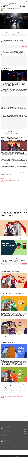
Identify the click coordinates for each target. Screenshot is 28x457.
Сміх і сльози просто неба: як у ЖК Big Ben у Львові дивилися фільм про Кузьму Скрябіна (12, 394)
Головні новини (3, 174)
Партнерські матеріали (7, 390)
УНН (23, 152)
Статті (15, 423)
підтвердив (18, 134)
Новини (15, 422)
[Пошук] (26, 1)
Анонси (15, 425)
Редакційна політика (25, 424)
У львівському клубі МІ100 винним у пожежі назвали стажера (10, 180)
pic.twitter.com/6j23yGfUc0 (8, 131)
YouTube (21, 426)
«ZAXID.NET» (5, 431)
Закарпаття (19, 426)
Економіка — (3, 215)
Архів (15, 428)
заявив (17, 159)
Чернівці (18, 427)
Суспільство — (5, 10)
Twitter (21, 425)
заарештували (17, 161)
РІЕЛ (11, 390)
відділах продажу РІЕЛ (4, 383)
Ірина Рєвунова (5, 9)
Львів (18, 423)
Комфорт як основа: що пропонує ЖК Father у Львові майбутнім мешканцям (12, 396)
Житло (2, 390)
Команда (25, 425)
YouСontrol (5, 166)
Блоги (15, 424)
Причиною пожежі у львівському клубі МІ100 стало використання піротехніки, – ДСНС (13, 177)
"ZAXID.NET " (2, 424)
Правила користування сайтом (25, 429)
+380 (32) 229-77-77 (5, 432)
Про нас (25, 423)
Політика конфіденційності (25, 430)
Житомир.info (22, 170)
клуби (10, 174)
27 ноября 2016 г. (15, 133)
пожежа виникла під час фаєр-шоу (11, 116)
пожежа (7, 174)
